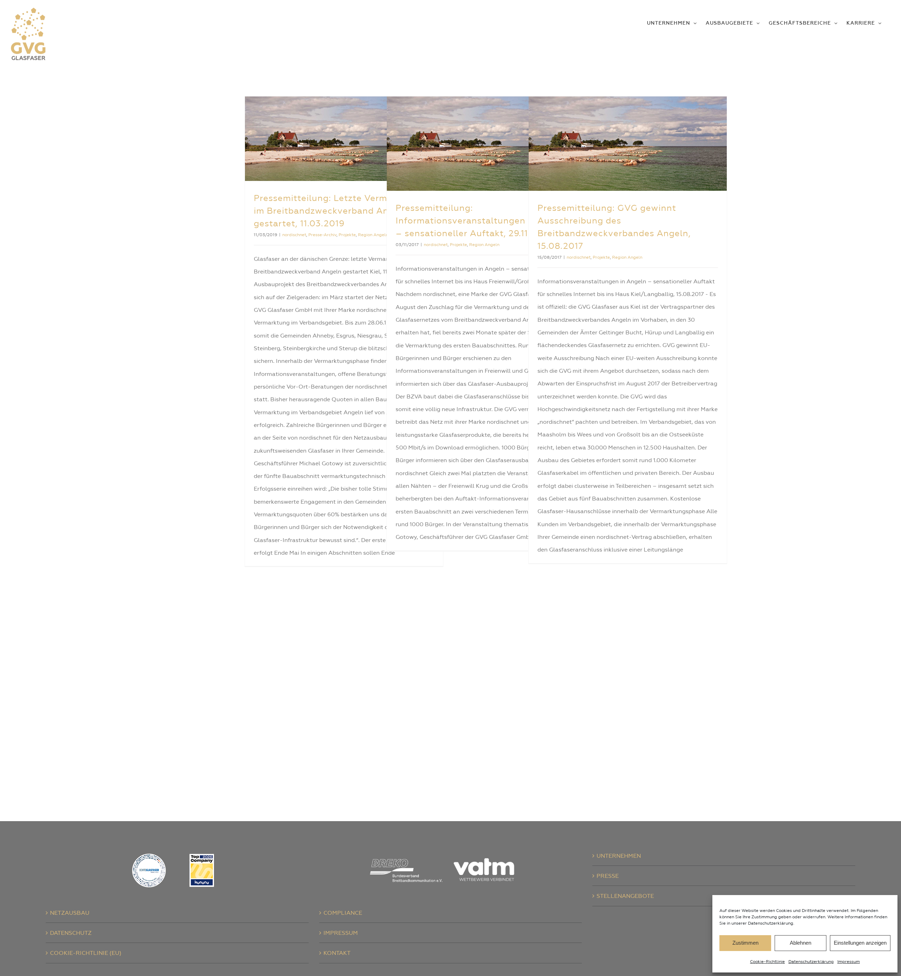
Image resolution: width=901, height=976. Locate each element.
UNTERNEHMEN (619, 855)
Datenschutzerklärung (811, 961)
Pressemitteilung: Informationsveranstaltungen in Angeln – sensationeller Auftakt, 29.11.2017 (483, 220)
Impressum (848, 961)
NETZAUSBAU (69, 912)
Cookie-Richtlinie (767, 961)
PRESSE (608, 876)
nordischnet (294, 234)
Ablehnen (800, 943)
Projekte (347, 234)
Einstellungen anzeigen (860, 943)
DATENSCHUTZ (71, 933)
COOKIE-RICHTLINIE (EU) (85, 953)
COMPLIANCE (342, 912)
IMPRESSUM (340, 933)
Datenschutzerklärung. (771, 923)
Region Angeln (373, 234)
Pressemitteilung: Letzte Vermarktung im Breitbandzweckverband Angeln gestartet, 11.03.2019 (338, 210)
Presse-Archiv (322, 234)
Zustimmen (745, 943)
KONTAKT (337, 953)
